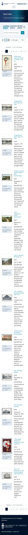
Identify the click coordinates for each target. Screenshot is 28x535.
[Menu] (14, 7)
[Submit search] (22, 32)
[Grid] (8, 40)
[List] (5, 40)
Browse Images (20, 27)
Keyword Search (6, 27)
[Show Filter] (2, 40)
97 (21, 51)
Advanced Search (13, 27)
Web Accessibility (7, 531)
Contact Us (16, 531)
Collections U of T (11, 518)
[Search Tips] (24, 27)
